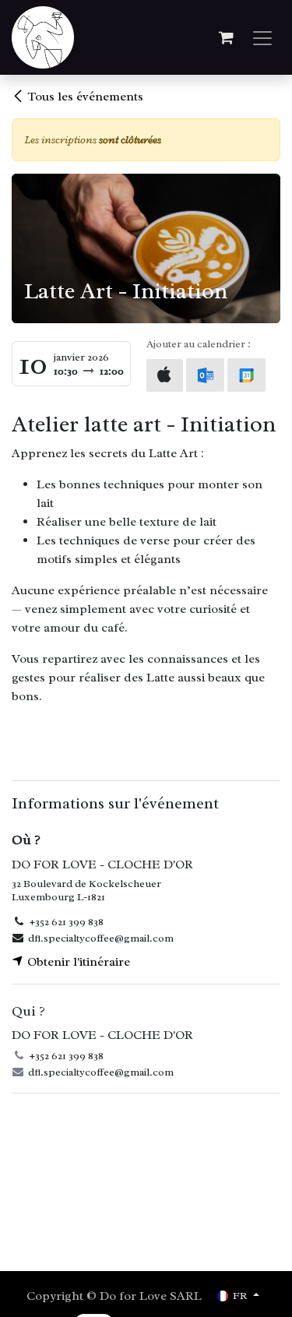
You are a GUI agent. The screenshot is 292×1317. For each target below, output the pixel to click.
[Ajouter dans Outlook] (205, 375)
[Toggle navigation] (262, 37)
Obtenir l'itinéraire (77, 962)
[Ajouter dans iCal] (164, 375)
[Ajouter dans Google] (246, 375)
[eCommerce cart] (226, 37)
